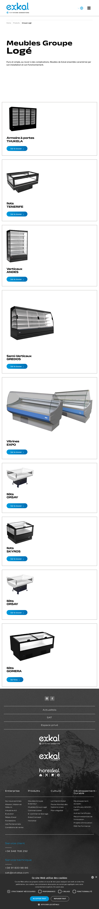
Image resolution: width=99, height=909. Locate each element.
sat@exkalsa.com (17, 873)
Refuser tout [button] (60, 898)
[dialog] (49, 891)
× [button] (96, 877)
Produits (34, 791)
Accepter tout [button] (39, 898)
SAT (49, 718)
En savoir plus (58, 887)
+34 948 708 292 (16, 851)
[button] (49, 904)
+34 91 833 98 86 (16, 868)
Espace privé (49, 725)
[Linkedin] (47, 698)
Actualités (49, 710)
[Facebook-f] (52, 698)
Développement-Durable (85, 792)
